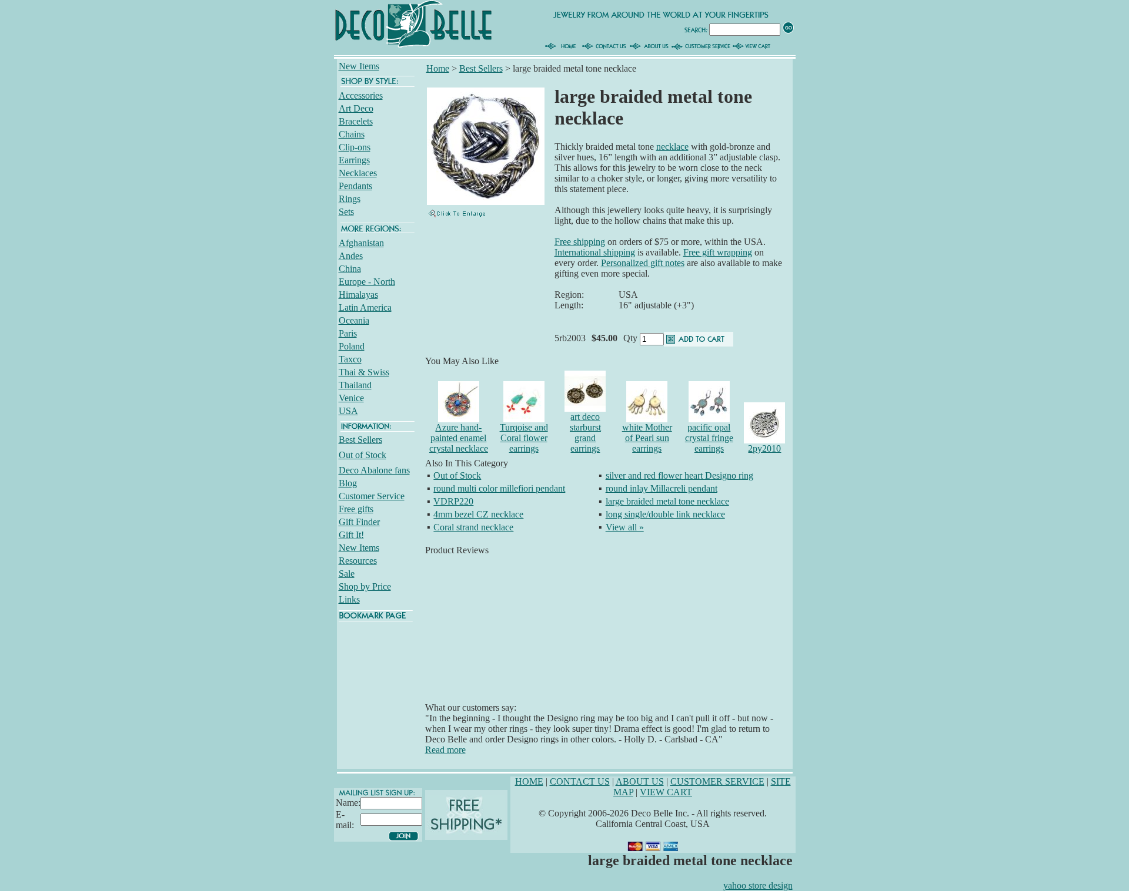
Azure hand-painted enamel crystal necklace (458, 437)
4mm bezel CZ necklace (478, 514)
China (350, 269)
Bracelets (356, 121)
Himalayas (358, 295)
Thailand (355, 385)
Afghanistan (361, 243)
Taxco (350, 359)
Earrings (354, 160)
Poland (352, 346)
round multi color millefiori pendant (499, 488)
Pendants (355, 186)
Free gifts (356, 509)
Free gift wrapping (717, 252)
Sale (347, 574)
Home (437, 68)
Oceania (354, 320)
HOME (529, 781)
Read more (445, 750)
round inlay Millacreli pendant (661, 488)
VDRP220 (453, 501)
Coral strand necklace (473, 527)
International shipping (595, 252)
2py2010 (764, 448)
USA (348, 411)
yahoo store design (758, 885)
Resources (358, 561)
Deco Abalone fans (374, 470)
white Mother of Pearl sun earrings (647, 437)
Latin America (365, 307)
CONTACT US (580, 781)
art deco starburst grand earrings (585, 432)
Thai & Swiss (364, 372)
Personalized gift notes (642, 263)
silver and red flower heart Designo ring (679, 475)
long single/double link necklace (665, 514)
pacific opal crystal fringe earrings (709, 437)
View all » (625, 527)
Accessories (361, 95)
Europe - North (367, 282)
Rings (349, 199)
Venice (351, 398)
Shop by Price (365, 586)
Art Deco (356, 108)
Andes (351, 256)
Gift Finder (359, 522)
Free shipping (580, 242)
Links (349, 599)
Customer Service (372, 496)
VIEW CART (666, 792)
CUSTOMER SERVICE (717, 781)
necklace (672, 147)
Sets (346, 212)
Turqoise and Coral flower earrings (524, 437)
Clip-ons (354, 147)
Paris (348, 333)
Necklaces (358, 173)
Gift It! (351, 535)
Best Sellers (360, 440)
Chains (352, 134)
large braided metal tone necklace (667, 501)
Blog (348, 483)
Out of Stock (362, 455)
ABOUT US (640, 781)
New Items (359, 66)
